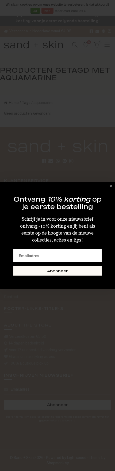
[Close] (109, 187)
